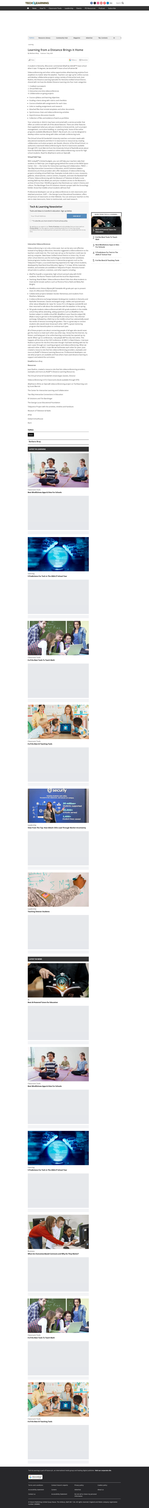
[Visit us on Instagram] (98, 3)
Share (32, 60)
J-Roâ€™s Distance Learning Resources (49, 352)
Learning (30, 44)
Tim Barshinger (46, 398)
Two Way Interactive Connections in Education (45, 168)
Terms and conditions (35, 1485)
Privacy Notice (34, 228)
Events (79, 8)
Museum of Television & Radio (67, 178)
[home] (28, 8)
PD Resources (90, 8)
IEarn (30, 423)
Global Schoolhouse (35, 419)
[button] (120, 3)
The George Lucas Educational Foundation (44, 402)
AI (114, 38)
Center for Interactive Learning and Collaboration (61, 166)
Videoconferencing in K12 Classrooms (42, 380)
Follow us (74, 60)
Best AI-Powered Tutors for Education (105, 231)
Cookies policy (102, 1485)
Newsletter (85, 60)
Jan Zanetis (64, 376)
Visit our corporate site (103, 1470)
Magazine (76, 38)
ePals (30, 415)
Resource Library (44, 38)
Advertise (89, 38)
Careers (54, 1490)
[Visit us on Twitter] (95, 3)
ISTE (36, 148)
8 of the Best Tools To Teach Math (106, 238)
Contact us (31, 1494)
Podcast (102, 8)
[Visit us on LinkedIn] (108, 3)
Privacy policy (79, 1485)
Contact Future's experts (59, 1485)
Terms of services (54, 226)
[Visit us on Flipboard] (104, 3)
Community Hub (62, 38)
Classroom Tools (55, 8)
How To (43, 8)
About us (101, 1490)
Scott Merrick (35, 386)
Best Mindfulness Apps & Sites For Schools (107, 246)
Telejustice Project (64, 267)
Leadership (69, 8)
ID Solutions (32, 398)
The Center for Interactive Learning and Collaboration (48, 390)
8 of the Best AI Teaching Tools (107, 260)
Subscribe (112, 8)
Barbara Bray (34, 53)
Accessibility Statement (59, 1494)
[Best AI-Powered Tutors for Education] (106, 225)
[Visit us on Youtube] (101, 3)
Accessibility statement (36, 1490)
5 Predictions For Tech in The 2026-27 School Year (106, 254)
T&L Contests (103, 38)
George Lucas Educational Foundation (66, 194)
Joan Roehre (32, 369)
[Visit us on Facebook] (91, 3)
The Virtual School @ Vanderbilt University (44, 138)
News (34, 8)
